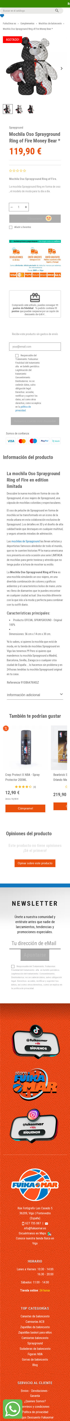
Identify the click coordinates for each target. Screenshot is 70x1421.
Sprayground (16, 127)
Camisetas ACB (35, 1322)
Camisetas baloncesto (35, 1338)
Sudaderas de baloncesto (35, 1349)
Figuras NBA (35, 1354)
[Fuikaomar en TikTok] (35, 1041)
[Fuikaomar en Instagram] (35, 1125)
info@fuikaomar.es (35, 1228)
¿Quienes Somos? (35, 1401)
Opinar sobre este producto (35, 863)
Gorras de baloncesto (35, 1359)
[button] (8, 109)
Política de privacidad (35, 1412)
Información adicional (23, 695)
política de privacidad (24, 988)
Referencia (13, 682)
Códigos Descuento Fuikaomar (35, 1417)
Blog (35, 1365)
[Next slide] (61, 68)
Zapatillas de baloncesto (35, 1327)
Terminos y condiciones (35, 1406)
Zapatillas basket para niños (35, 1332)
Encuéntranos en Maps (33, 1233)
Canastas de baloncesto (35, 1316)
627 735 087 (33, 1223)
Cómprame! (35, 218)
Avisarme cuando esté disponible (35, 421)
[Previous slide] (8, 68)
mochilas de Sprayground (25, 541)
